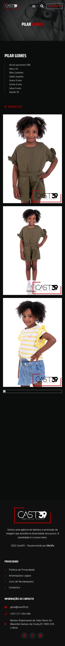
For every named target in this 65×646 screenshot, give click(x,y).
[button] (33, 6)
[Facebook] (24, 635)
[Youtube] (40, 635)
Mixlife (50, 545)
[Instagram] (32, 635)
